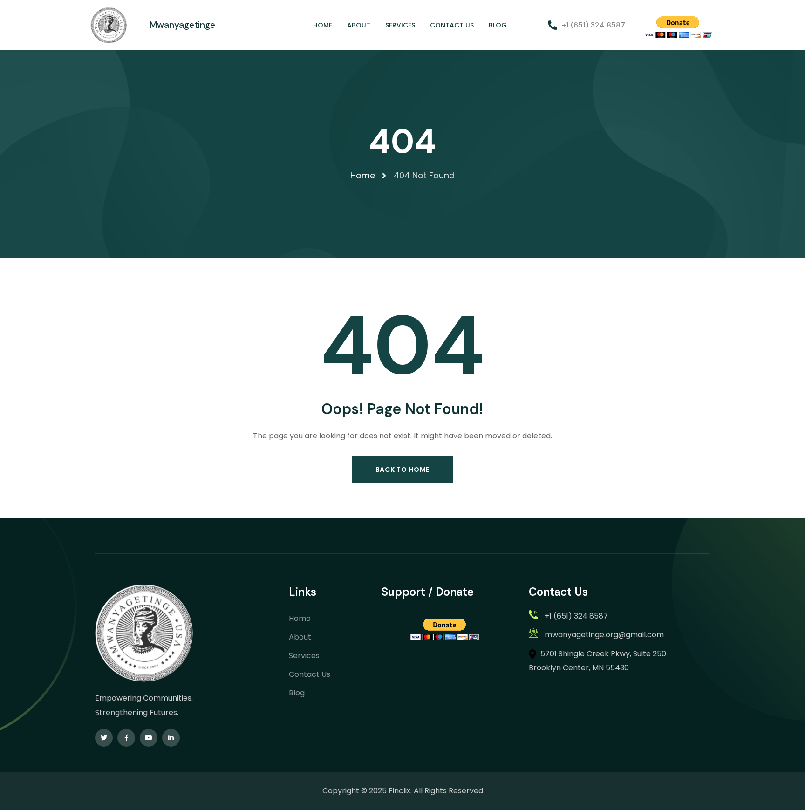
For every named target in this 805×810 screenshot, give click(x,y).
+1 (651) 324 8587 (593, 25)
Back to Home (402, 469)
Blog (297, 692)
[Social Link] (104, 738)
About (300, 637)
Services (304, 655)
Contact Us (309, 674)
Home (300, 618)
